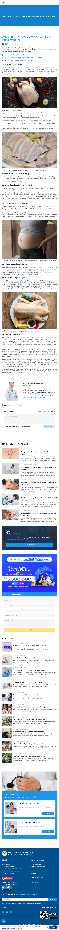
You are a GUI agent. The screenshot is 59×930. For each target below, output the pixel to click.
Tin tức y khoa (13, 16)
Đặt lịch (48, 813)
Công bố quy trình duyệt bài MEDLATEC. (35, 397)
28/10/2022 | (23, 55)
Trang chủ (4, 16)
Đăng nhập (41, 411)
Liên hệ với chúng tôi (29, 545)
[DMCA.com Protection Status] (7, 888)
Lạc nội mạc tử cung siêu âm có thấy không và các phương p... (29, 682)
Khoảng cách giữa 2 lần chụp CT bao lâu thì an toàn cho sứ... (29, 670)
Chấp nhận (53, 927)
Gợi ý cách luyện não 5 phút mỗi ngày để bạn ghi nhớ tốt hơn (29, 744)
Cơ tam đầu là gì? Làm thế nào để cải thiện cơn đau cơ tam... (29, 658)
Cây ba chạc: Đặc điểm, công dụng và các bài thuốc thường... (29, 756)
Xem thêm (54, 639)
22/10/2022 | (20, 60)
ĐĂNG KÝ (52, 899)
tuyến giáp (21, 278)
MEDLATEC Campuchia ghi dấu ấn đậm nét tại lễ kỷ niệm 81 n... (30, 645)
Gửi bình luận (48, 426)
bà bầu (11, 123)
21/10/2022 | (23, 57)
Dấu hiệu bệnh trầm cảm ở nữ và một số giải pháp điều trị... (29, 731)
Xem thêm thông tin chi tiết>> (40, 393)
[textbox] (29, 615)
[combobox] (29, 615)
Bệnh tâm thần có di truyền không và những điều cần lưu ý (29, 707)
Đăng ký (47, 411)
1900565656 (7, 864)
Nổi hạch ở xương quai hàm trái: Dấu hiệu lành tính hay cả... (29, 695)
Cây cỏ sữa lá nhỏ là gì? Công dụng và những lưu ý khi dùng (29, 719)
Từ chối (46, 927)
